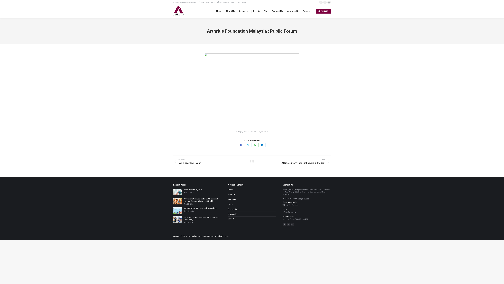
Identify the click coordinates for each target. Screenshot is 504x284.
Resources (232, 199)
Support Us (232, 209)
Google (300, 199)
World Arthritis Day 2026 (193, 190)
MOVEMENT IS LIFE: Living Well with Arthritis (200, 208)
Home (230, 190)
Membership (233, 214)
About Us (231, 195)
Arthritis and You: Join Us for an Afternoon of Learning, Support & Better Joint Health (201, 200)
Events (230, 204)
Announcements (250, 132)
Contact (231, 219)
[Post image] (177, 192)
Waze (306, 199)
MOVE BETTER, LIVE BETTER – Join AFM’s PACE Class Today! (201, 218)
